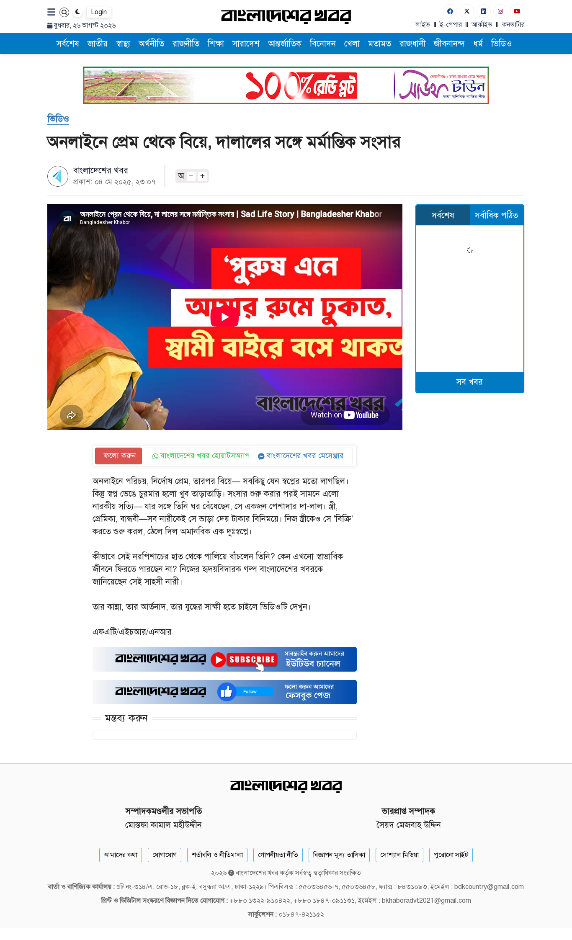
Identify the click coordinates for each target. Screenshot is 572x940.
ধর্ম (478, 44)
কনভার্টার (513, 25)
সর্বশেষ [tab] (443, 215)
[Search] (64, 12)
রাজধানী (412, 44)
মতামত (379, 44)
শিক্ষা (216, 44)
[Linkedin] (484, 11)
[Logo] (286, 16)
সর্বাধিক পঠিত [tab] (496, 215)
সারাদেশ (246, 44)
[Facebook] (450, 11)
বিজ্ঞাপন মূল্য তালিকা (339, 855)
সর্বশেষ (68, 44)
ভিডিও (501, 44)
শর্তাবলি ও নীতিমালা (217, 855)
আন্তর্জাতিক (284, 44)
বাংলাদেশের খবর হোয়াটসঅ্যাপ (202, 455)
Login (99, 12)
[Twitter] (467, 11)
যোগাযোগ (164, 855)
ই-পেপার (451, 25)
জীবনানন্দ (449, 44)
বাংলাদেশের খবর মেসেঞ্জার (304, 455)
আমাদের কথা (120, 855)
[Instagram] (500, 11)
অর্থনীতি (151, 44)
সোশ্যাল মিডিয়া (399, 855)
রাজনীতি (186, 44)
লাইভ (422, 25)
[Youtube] (517, 11)
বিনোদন (323, 44)
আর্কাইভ (482, 25)
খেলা (352, 44)
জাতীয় (98, 44)
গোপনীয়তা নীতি (278, 855)
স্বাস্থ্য (123, 44)
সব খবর (469, 382)
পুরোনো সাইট (451, 855)
